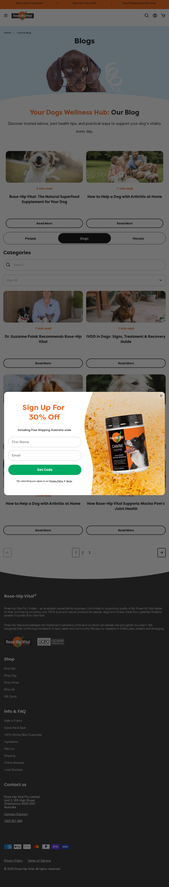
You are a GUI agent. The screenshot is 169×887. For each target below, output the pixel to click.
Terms (69, 481)
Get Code (45, 470)
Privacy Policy (56, 481)
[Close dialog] (161, 396)
